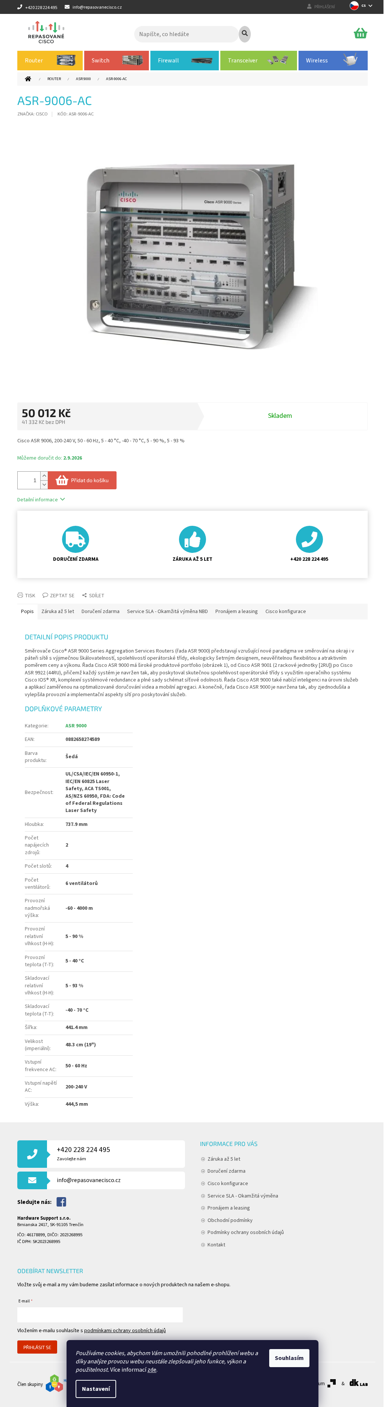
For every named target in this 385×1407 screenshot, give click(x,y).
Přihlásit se (37, 1347)
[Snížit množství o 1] (44, 484)
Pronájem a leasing (229, 1208)
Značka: (32, 114)
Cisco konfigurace (228, 1183)
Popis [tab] (27, 611)
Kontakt (216, 1245)
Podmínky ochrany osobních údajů (246, 1232)
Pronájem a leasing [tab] (236, 611)
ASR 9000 (75, 726)
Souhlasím (289, 1358)
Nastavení (96, 1389)
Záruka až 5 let (224, 1159)
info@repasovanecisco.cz (89, 1180)
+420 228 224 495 (83, 1153)
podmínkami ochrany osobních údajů (125, 1330)
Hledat (245, 34)
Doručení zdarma (227, 1171)
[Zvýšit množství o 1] (44, 476)
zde (151, 1370)
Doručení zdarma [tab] (101, 611)
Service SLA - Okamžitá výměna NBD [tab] (167, 611)
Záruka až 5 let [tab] (57, 611)
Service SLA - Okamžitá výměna (243, 1196)
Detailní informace (37, 500)
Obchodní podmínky (230, 1220)
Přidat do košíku (90, 480)
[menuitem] (50, 60)
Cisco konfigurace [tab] (285, 611)
